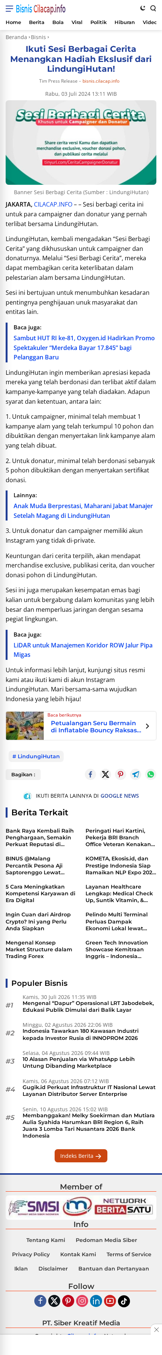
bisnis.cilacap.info (101, 81)
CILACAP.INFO (53, 204)
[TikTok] (124, 1301)
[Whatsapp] (150, 774)
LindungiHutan (39, 756)
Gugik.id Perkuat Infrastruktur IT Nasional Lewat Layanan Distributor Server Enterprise (89, 1090)
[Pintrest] (120, 774)
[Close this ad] (156, 1329)
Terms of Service (129, 1254)
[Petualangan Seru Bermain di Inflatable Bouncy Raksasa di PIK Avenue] (25, 725)
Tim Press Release (58, 81)
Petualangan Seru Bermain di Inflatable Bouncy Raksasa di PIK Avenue (96, 727)
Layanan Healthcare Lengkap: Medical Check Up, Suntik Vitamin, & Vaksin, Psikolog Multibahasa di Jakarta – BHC (119, 893)
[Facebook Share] (90, 774)
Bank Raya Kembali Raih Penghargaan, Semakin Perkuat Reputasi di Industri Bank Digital (40, 837)
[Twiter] (54, 1301)
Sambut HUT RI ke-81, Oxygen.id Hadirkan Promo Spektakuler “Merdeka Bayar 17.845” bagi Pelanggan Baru (84, 347)
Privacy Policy (31, 1254)
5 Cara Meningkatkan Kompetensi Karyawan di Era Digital (40, 893)
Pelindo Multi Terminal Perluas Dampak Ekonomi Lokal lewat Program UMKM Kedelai (118, 921)
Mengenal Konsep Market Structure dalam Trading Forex (39, 949)
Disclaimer (53, 1268)
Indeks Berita (77, 1155)
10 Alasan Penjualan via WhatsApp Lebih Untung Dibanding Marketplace (79, 1062)
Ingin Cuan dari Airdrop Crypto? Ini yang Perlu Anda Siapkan (38, 921)
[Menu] (11, 8)
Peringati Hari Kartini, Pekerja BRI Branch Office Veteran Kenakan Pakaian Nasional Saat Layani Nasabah (118, 837)
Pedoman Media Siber (106, 1240)
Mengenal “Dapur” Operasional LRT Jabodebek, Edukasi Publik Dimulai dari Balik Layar (88, 1006)
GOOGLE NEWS (120, 795)
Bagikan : (23, 774)
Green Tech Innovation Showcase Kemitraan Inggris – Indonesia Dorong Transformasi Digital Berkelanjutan (117, 949)
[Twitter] (105, 774)
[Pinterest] (68, 1301)
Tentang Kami (45, 1240)
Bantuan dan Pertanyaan (113, 1268)
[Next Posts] (147, 727)
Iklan (21, 1268)
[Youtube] (110, 1301)
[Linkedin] (96, 1301)
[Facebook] (40, 1301)
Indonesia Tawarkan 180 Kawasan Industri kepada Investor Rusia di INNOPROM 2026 (81, 1034)
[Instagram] (82, 1301)
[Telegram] (135, 774)
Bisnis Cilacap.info (41, 8)
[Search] (152, 8)
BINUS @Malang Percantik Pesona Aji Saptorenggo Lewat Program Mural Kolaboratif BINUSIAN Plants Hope (35, 865)
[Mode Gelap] (143, 8)
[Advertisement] (81, 1345)
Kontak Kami (78, 1254)
